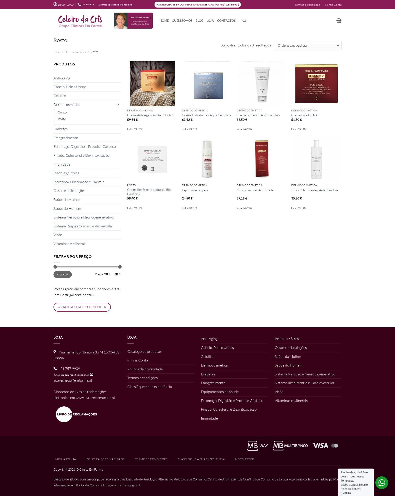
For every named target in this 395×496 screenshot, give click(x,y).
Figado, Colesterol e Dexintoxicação (81, 155)
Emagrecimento (65, 137)
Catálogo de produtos (144, 351)
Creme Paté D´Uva (304, 115)
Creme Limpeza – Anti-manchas (258, 115)
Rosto (62, 119)
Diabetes (60, 129)
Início (56, 52)
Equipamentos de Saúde (220, 391)
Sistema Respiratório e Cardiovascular (83, 226)
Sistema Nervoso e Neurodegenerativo (83, 217)
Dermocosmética (75, 52)
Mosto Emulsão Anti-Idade (255, 190)
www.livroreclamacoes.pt (95, 397)
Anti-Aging (61, 78)
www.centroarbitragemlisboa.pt (310, 479)
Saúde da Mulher (66, 199)
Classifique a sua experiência (149, 386)
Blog (199, 20)
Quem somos (182, 20)
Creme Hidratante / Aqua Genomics (206, 115)
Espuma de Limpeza (195, 190)
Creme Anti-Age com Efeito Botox (150, 115)
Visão (57, 234)
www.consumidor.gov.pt (124, 485)
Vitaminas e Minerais (69, 243)
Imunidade (61, 164)
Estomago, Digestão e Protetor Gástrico (84, 146)
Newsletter (244, 459)
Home (164, 20)
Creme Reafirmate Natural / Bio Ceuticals (149, 192)
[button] (339, 21)
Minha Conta (333, 4)
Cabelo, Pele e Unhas (69, 86)
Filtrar (62, 274)
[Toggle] (117, 104)
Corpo (62, 112)
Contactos (226, 20)
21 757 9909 (70, 368)
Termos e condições (307, 4)
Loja (210, 20)
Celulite (59, 95)
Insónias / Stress (66, 173)
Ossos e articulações (69, 190)
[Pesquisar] (244, 20)
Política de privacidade (145, 369)
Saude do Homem (67, 208)
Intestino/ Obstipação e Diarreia (78, 182)
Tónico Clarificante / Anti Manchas (314, 190)
